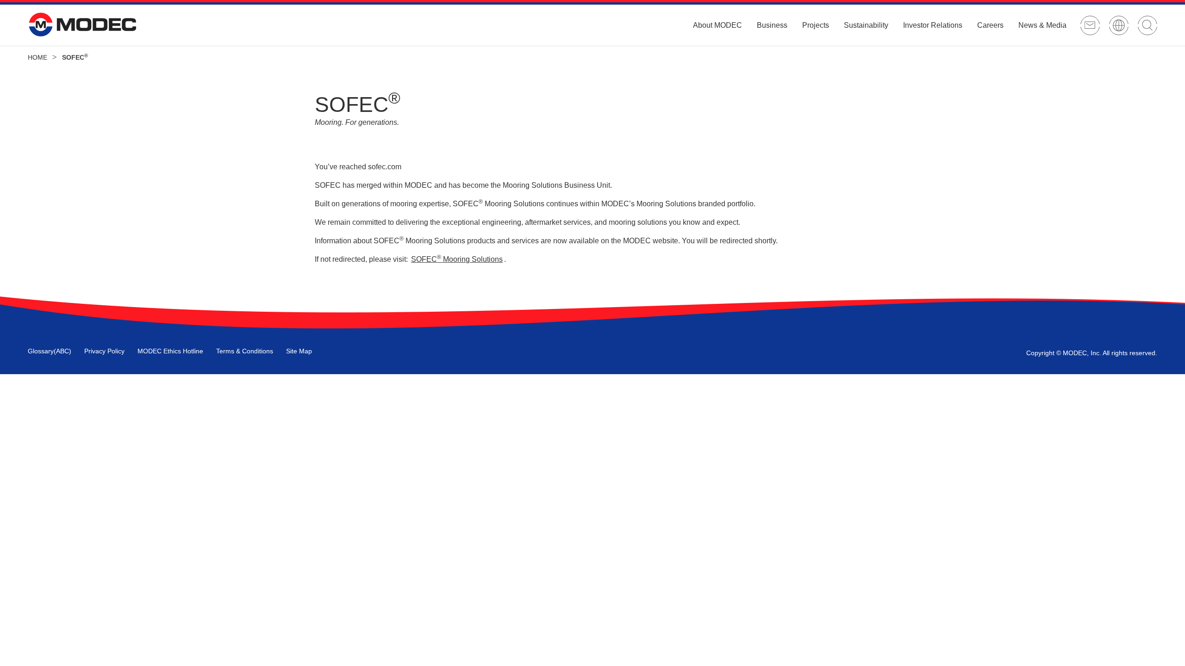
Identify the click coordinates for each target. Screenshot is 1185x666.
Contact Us (1090, 25)
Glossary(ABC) (49, 351)
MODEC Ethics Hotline (170, 351)
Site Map (299, 351)
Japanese (1119, 25)
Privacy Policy (104, 351)
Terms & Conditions (244, 351)
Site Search (1147, 25)
